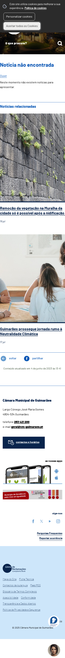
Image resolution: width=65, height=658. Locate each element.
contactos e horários (27, 442)
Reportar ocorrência (50, 538)
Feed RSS (35, 585)
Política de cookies (35, 8)
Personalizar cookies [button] (19, 16)
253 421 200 (21, 422)
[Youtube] (50, 521)
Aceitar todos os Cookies (22, 26)
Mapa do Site (9, 579)
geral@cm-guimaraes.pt (27, 426)
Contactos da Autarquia (15, 585)
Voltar (12, 358)
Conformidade (28, 598)
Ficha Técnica (26, 579)
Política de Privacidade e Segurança (21, 610)
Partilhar (37, 358)
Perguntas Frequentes (49, 533)
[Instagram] (58, 521)
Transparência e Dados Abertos (19, 603)
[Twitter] (41, 521)
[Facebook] (33, 521)
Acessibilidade (10, 598)
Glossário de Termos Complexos (20, 591)
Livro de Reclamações (14, 568)
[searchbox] (32, 43)
